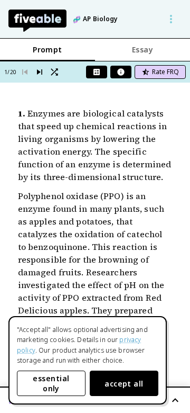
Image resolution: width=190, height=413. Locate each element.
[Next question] (39, 72)
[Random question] (54, 72)
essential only (51, 383)
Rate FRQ (165, 71)
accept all (124, 384)
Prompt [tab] (47, 49)
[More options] (171, 19)
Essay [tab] (142, 49)
